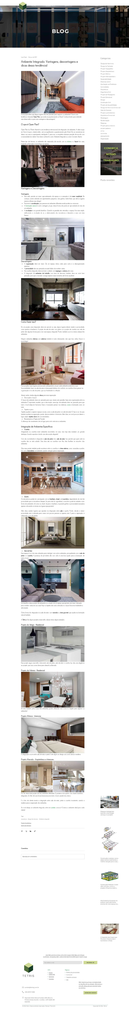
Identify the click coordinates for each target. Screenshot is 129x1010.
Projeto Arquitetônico (26, 823)
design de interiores (33, 819)
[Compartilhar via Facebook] (22, 831)
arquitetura (24, 819)
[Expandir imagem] (37, 776)
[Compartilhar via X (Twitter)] (26, 831)
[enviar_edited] (23, 987)
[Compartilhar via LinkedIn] (30, 831)
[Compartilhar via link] (35, 831)
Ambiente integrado (44, 819)
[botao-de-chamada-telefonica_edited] (23, 992)
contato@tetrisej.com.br (32, 987)
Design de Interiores (26, 825)
